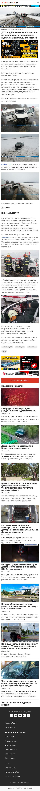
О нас (7, 763)
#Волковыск (32, 347)
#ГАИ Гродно (20, 347)
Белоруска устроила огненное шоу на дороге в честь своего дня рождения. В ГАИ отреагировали (19, 566)
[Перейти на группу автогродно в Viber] (24, 715)
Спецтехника (10, 758)
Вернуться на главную (20, 380)
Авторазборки (10, 745)
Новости (11, 788)
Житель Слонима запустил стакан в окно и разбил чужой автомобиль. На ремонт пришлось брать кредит (19, 683)
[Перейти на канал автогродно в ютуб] (28, 715)
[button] (34, 2)
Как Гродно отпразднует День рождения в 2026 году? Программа (18, 409)
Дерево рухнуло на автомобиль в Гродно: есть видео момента (17, 447)
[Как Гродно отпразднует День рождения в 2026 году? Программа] (20, 397)
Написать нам (10, 768)
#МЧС (4, 351)
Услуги (19, 788)
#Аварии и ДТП (7, 347)
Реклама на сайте (12, 772)
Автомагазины (11, 741)
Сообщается (6, 165)
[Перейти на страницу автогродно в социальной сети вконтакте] (20, 715)
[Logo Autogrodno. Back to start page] (9, 3)
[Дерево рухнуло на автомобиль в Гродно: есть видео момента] (20, 434)
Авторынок (28, 788)
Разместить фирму (12, 776)
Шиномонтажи (11, 750)
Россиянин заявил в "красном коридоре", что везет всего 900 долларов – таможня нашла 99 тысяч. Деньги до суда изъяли (19, 528)
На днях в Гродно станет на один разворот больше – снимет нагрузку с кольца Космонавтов (19, 606)
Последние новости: (12, 386)
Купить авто (10, 727)
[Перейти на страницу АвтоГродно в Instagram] (11, 715)
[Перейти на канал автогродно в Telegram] (15, 715)
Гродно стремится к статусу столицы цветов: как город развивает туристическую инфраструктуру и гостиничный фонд (19, 486)
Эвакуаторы (10, 754)
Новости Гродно (11, 723)
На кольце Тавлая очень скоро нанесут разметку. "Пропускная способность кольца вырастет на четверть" (19, 646)
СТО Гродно (9, 737)
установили (5, 237)
